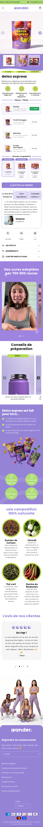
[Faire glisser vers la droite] (40, 33)
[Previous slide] (4, 378)
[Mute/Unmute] (31, 327)
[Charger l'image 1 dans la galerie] (9, 61)
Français (20, 806)
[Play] (17, 306)
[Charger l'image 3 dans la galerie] (34, 61)
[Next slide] (38, 378)
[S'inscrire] (38, 754)
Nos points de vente (10, 786)
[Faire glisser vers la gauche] (3, 33)
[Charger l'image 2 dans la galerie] (21, 61)
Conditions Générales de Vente (14, 768)
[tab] (19, 666)
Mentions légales (9, 763)
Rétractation (7, 777)
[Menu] (2, 7)
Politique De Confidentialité (13, 773)
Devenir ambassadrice (11, 791)
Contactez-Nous (8, 782)
